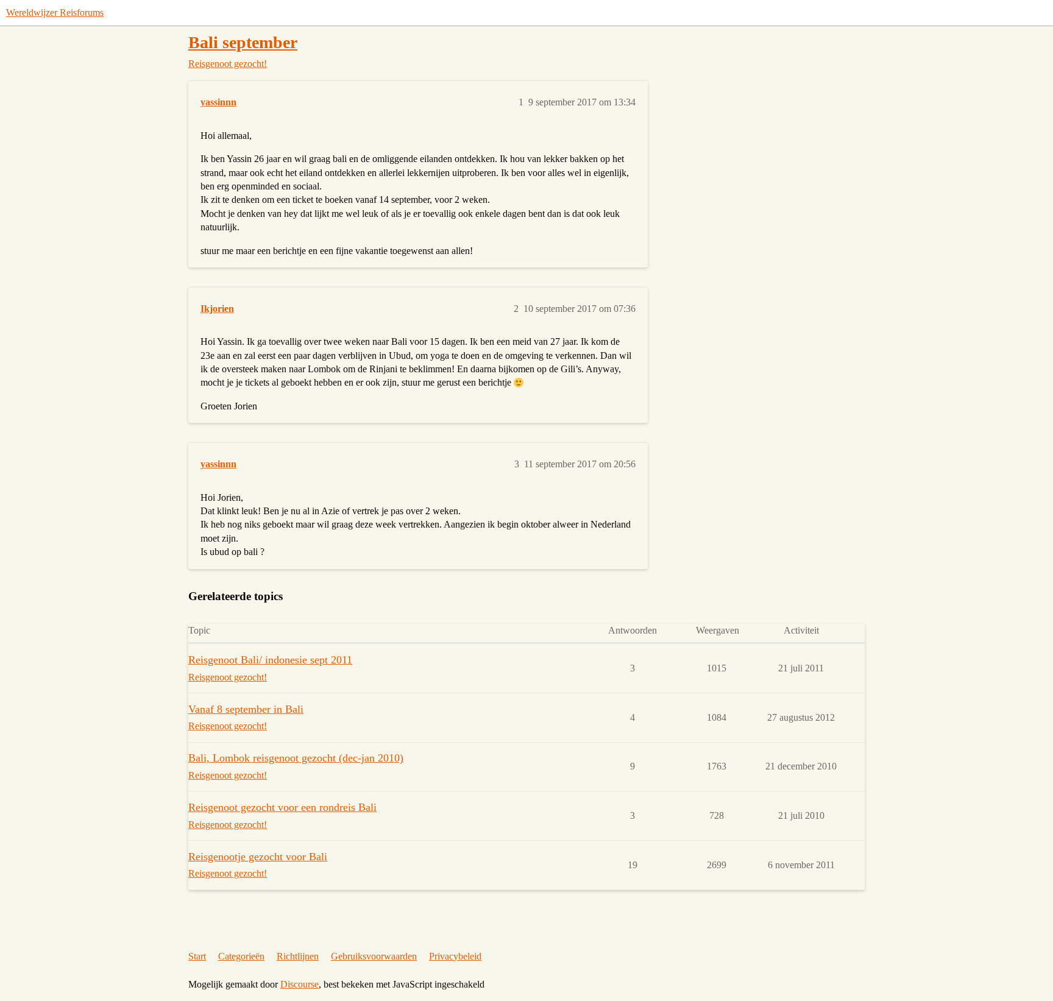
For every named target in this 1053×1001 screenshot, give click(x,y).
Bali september (242, 42)
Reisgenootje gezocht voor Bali (257, 857)
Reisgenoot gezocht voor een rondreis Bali (282, 807)
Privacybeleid (455, 956)
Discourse (299, 984)
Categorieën (241, 956)
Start (197, 956)
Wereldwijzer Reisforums (55, 12)
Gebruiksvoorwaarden (374, 956)
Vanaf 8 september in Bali (245, 709)
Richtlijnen (298, 956)
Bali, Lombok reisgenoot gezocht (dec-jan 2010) (295, 758)
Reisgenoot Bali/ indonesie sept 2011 (270, 660)
